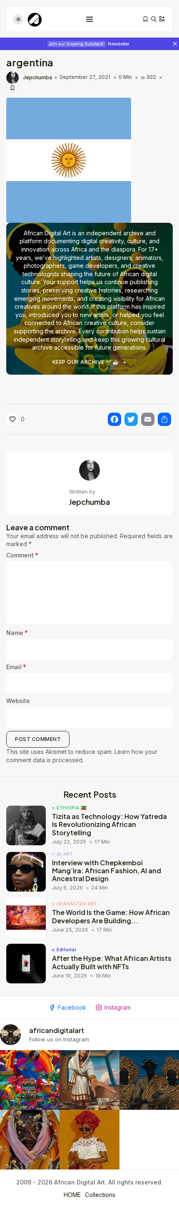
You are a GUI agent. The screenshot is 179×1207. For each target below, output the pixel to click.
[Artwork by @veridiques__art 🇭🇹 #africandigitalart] (30, 1080)
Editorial (66, 949)
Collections (100, 1194)
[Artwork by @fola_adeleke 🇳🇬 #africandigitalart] (149, 1080)
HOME (72, 1194)
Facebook (72, 1007)
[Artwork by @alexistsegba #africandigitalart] (30, 1139)
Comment (22, 555)
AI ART (64, 854)
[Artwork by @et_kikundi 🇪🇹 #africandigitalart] (89, 1080)
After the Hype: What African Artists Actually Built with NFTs (112, 962)
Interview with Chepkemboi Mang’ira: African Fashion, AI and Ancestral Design (106, 870)
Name (17, 632)
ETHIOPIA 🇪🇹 (72, 808)
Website (18, 700)
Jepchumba (37, 77)
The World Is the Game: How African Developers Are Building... (111, 916)
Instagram (117, 1007)
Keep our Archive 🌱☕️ (85, 362)
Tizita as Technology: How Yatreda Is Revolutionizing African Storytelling (109, 824)
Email (16, 666)
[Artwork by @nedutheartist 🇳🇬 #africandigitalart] (89, 1139)
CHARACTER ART (77, 904)
